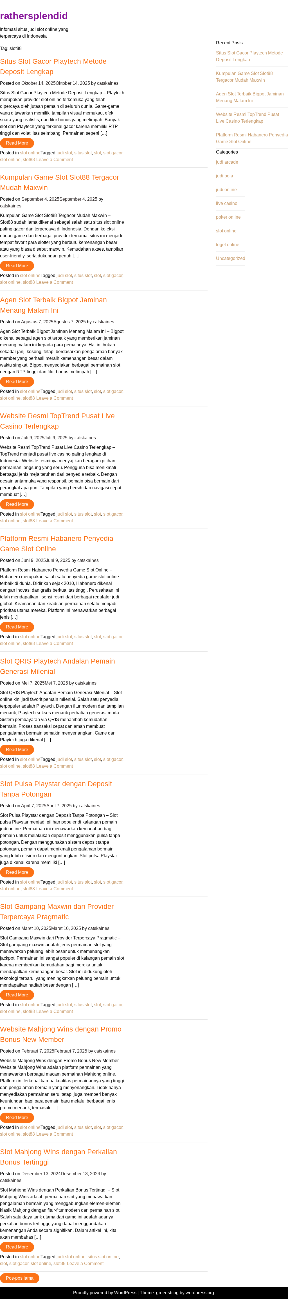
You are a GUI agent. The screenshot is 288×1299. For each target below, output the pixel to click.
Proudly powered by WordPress (105, 1292)
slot (97, 152)
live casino (226, 203)
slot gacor (112, 152)
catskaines (107, 83)
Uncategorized (230, 258)
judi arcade (227, 162)
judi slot (64, 152)
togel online (227, 244)
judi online (226, 189)
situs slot (83, 152)
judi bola (224, 175)
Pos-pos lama (19, 1278)
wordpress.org (200, 1292)
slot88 (29, 159)
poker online (228, 217)
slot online (30, 152)
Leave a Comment (54, 159)
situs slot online (103, 1256)
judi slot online (71, 1256)
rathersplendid (34, 15)
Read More (17, 143)
